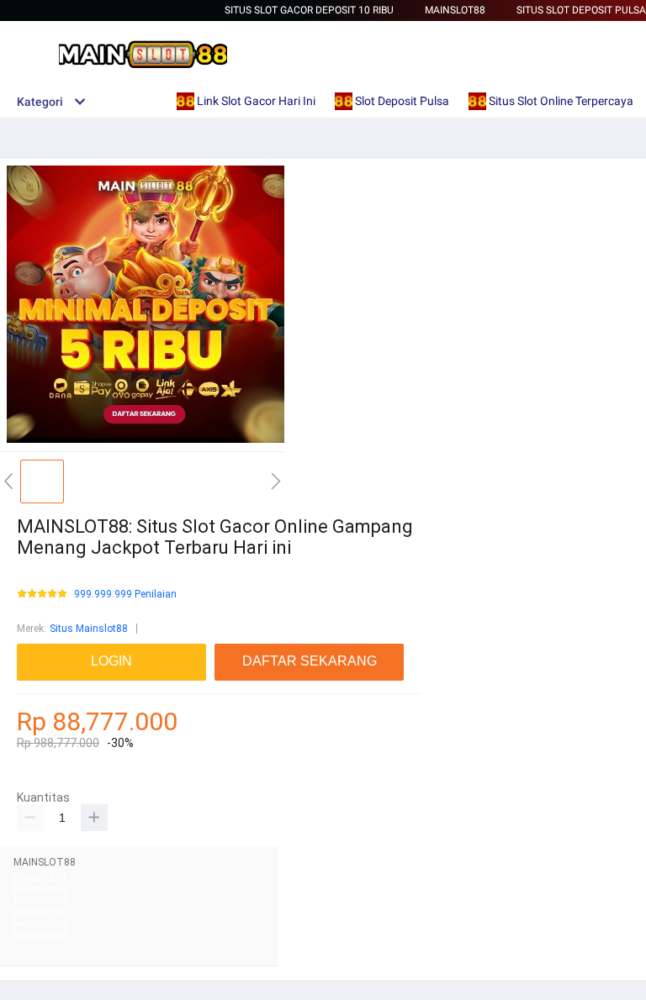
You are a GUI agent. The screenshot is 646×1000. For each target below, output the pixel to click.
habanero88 (40, 889)
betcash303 (40, 900)
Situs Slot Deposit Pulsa (581, 10)
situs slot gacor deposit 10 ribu (309, 10)
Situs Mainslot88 (89, 628)
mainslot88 (39, 877)
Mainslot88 (455, 10)
